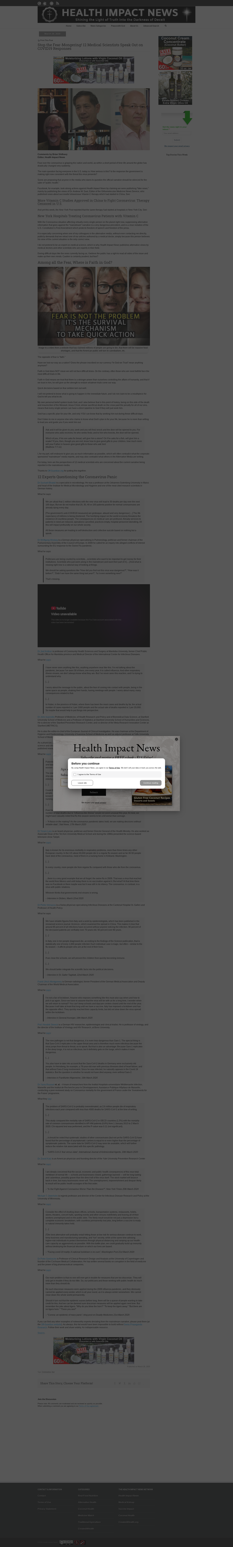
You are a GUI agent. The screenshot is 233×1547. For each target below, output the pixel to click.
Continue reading (150, 783)
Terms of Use (114, 768)
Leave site (82, 783)
